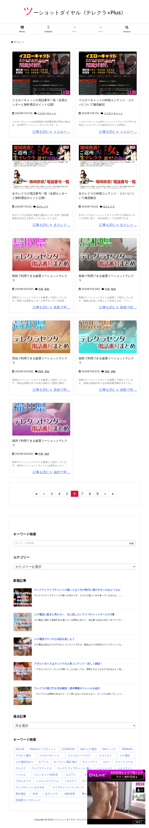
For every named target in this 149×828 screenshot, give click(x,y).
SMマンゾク (109, 749)
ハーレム (21, 774)
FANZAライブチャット (43, 749)
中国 (40, 288)
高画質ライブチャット (28, 800)
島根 (113, 288)
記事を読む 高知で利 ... (51, 390)
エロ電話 (125, 755)
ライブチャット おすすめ (30, 787)
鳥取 (47, 288)
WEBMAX (127, 749)
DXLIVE (20, 749)
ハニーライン (125, 768)
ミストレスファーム (47, 780)
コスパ (106, 761)
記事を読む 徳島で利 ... (118, 390)
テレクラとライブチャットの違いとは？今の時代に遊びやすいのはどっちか (77, 589)
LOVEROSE (68, 749)
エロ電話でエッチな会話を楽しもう (54, 638)
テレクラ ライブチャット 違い (74, 768)
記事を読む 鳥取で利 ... (51, 307)
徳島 (113, 371)
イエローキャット (46, 113)
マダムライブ (23, 780)
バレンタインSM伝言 (46, 774)
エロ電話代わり (24, 761)
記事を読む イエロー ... (51, 132)
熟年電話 (21, 793)
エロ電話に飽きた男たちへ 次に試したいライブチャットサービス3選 (74, 614)
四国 (40, 371)
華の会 (86, 793)
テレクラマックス (41, 768)
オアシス (44, 761)
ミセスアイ (70, 780)
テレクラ (21, 768)
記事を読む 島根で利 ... (118, 307)
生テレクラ (42, 206)
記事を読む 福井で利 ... (51, 472)
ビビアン (71, 774)
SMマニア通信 (88, 749)
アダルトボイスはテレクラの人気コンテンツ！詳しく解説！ (68, 663)
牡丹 (35, 793)
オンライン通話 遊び (65, 761)
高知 (47, 371)
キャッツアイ (90, 761)
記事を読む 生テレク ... (51, 225)
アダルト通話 (23, 755)
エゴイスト (105, 755)
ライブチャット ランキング (68, 787)
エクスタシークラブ (79, 755)
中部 (40, 453)
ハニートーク (104, 768)
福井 (47, 453)
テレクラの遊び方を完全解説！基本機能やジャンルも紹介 (67, 688)
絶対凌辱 (70, 793)
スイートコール (124, 761)
